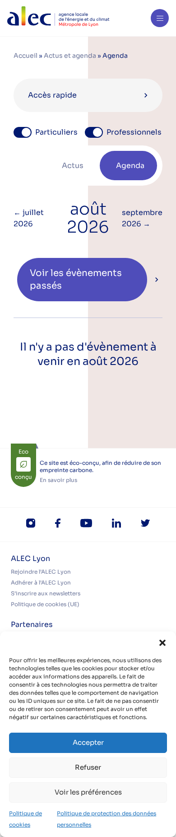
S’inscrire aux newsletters (45, 593)
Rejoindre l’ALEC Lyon (41, 571)
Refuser (88, 767)
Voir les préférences (88, 792)
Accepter (88, 742)
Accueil (25, 55)
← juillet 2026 (29, 218)
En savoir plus (58, 480)
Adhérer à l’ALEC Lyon (41, 582)
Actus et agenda (70, 55)
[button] (162, 642)
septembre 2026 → (142, 218)
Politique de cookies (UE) (45, 604)
